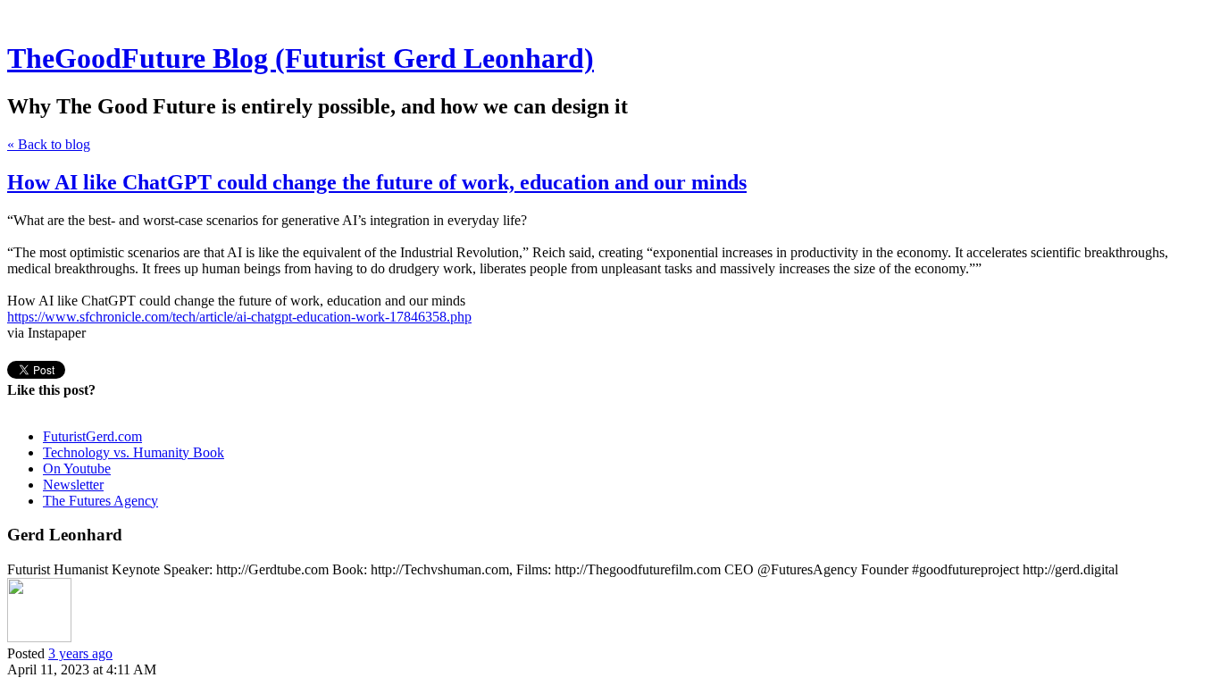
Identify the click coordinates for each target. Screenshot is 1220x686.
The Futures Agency (100, 500)
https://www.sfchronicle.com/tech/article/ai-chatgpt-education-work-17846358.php (239, 316)
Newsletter (73, 484)
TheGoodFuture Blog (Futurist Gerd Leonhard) (300, 58)
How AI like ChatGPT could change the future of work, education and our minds (377, 182)
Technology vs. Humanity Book (133, 452)
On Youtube (77, 468)
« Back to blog (48, 144)
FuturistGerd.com (92, 436)
